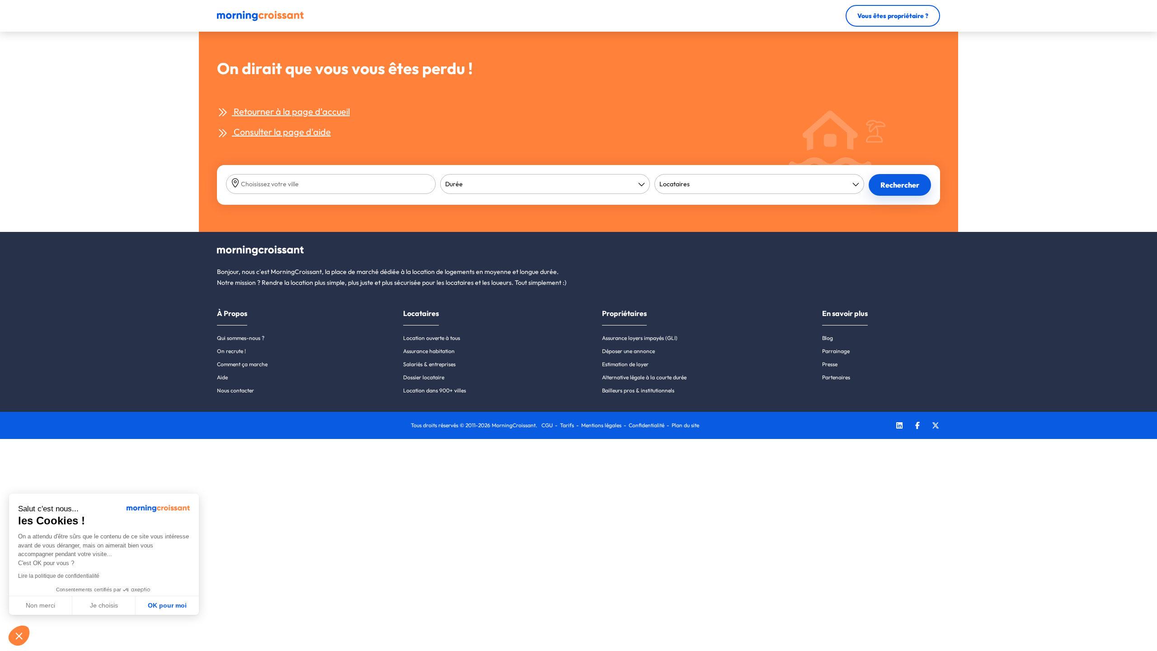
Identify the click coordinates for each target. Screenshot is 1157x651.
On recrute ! (231, 351)
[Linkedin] (899, 426)
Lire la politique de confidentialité (58, 576)
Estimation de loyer (625, 364)
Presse (829, 364)
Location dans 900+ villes (434, 390)
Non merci (40, 605)
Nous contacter (235, 390)
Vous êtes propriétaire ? (892, 16)
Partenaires (836, 377)
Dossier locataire (423, 377)
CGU (547, 425)
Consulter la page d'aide (281, 131)
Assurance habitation (429, 351)
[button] (19, 635)
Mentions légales (601, 425)
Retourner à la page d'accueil (291, 111)
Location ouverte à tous (431, 338)
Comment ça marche (242, 364)
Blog (827, 338)
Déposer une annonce (628, 351)
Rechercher (899, 184)
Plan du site (685, 425)
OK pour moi (167, 605)
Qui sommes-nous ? (240, 338)
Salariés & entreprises (429, 364)
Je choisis (104, 605)
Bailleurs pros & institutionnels (638, 390)
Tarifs (567, 425)
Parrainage (836, 351)
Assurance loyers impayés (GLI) (639, 338)
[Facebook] (917, 426)
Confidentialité (646, 425)
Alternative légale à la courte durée (644, 377)
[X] (935, 426)
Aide (222, 377)
